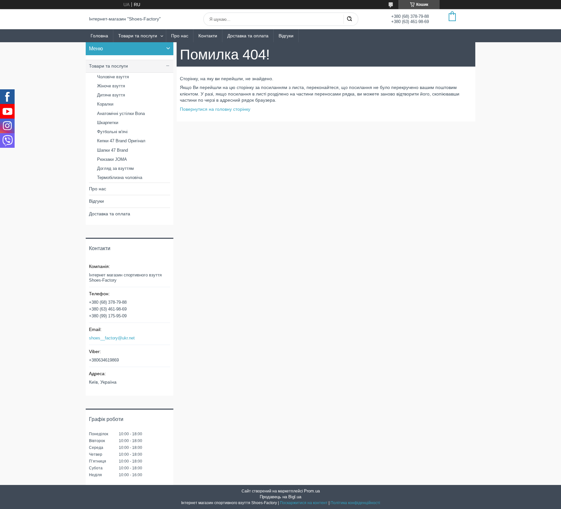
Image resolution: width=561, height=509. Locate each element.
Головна (99, 35)
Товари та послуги (137, 35)
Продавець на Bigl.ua (280, 496)
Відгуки (286, 35)
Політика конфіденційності (355, 503)
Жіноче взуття (111, 85)
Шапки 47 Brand (112, 150)
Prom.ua (312, 491)
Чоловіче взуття (113, 76)
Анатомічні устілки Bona (121, 113)
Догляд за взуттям (115, 168)
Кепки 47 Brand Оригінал (121, 140)
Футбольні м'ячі (112, 131)
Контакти (207, 35)
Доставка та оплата (247, 35)
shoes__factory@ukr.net (112, 338)
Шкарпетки (107, 122)
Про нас (179, 35)
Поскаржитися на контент (304, 503)
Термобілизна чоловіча (119, 177)
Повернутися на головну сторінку (215, 109)
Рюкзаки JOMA (112, 159)
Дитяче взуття (111, 95)
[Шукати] (349, 19)
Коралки (105, 104)
